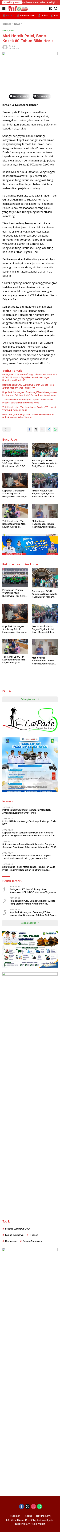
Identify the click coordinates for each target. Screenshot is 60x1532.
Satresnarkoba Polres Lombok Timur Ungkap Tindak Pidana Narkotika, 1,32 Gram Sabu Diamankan (26, 857)
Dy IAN (12, 46)
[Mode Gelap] (50, 8)
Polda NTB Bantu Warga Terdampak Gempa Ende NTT (29, 823)
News (5, 30)
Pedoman (15, 1515)
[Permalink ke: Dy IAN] (5, 47)
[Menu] (4, 8)
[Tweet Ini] (36, 429)
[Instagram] (33, 1506)
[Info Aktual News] (18, 8)
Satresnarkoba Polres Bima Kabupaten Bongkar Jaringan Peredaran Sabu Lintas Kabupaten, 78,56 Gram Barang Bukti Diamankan (29, 845)
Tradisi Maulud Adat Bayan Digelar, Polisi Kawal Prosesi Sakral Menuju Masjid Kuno (27, 401)
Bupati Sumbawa (14, 1235)
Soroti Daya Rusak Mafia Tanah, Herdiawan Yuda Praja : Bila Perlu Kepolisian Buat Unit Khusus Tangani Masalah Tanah (28, 868)
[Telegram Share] (48, 429)
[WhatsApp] (39, 1506)
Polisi (12, 30)
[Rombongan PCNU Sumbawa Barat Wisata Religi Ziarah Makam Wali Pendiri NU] (45, 450)
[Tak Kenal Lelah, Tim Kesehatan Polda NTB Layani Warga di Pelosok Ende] (15, 511)
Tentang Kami (43, 1515)
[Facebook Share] (29, 429)
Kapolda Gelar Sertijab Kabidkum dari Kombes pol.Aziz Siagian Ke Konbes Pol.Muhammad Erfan (28, 834)
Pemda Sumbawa (32, 1241)
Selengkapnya (29, 699)
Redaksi (28, 1515)
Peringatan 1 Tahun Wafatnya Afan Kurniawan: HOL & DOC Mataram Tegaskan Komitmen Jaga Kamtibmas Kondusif (29, 377)
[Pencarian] (56, 8)
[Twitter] (27, 1506)
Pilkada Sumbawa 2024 (17, 1228)
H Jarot (34, 1235)
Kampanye (11, 1241)
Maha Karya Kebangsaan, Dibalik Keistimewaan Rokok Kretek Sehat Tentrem (28, 416)
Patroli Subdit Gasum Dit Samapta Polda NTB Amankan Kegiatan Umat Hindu (26, 811)
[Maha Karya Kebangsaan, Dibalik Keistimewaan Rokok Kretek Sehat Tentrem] (45, 511)
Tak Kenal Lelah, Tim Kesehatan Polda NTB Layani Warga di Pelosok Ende (29, 408)
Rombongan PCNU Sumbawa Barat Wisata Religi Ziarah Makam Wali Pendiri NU (28, 386)
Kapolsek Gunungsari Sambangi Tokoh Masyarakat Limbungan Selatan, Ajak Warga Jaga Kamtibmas (29, 394)
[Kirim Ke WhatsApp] (55, 429)
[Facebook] (21, 1506)
